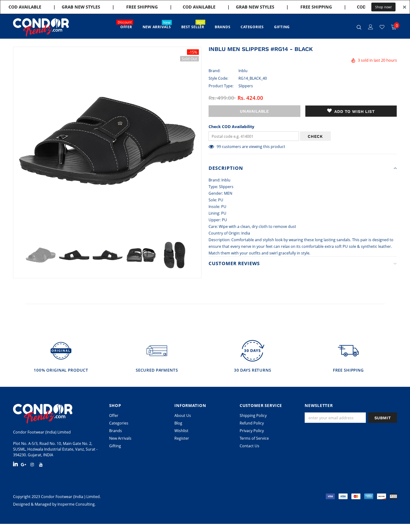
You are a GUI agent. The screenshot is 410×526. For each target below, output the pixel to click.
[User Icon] (370, 27)
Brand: (214, 70)
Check (315, 136)
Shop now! (383, 7)
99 (219, 146)
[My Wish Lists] (382, 27)
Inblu (242, 70)
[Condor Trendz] (57, 413)
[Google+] (23, 464)
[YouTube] (41, 464)
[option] (107, 140)
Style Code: (218, 78)
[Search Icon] (359, 27)
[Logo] (41, 27)
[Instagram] (32, 464)
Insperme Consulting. (76, 504)
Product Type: (221, 85)
